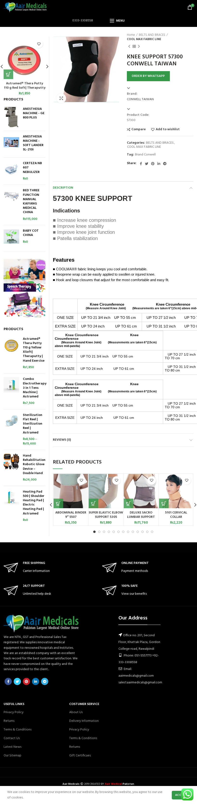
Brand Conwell (145, 155)
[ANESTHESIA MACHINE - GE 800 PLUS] (11, 117)
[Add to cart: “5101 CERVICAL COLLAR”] (164, 503)
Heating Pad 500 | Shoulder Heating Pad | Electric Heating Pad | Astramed (33, 503)
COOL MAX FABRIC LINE (144, 39)
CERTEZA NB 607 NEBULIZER (32, 167)
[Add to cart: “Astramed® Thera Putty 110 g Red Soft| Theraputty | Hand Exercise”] (8, 74)
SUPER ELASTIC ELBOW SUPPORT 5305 (106, 515)
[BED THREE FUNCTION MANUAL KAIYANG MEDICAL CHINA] (11, 204)
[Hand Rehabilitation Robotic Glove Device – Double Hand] (11, 468)
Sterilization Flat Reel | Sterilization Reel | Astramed (32, 424)
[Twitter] (146, 164)
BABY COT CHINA (31, 233)
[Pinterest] (153, 164)
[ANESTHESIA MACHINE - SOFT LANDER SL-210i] (11, 144)
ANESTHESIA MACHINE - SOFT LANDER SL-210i (33, 143)
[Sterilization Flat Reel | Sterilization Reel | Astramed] (11, 429)
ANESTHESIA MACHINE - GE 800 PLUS (33, 113)
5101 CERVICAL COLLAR (176, 515)
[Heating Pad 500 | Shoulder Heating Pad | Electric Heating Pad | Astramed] (11, 506)
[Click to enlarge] (61, 98)
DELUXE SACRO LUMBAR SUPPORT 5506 (141, 517)
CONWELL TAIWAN (140, 99)
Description (63, 188)
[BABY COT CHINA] (11, 236)
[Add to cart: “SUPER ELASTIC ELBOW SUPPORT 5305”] (93, 503)
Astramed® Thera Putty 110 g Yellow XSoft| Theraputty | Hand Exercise (33, 350)
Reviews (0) (62, 440)
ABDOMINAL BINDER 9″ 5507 (70, 515)
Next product (138, 46)
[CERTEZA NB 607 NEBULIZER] (11, 171)
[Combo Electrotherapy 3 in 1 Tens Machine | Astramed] (11, 391)
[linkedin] (159, 164)
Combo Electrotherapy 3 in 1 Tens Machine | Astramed (34, 388)
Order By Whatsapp (148, 76)
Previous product (129, 46)
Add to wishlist (168, 129)
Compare (138, 129)
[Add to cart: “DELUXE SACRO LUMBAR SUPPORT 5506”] (128, 503)
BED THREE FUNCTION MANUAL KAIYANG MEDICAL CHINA (31, 201)
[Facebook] (140, 164)
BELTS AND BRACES (152, 35)
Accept (180, 795)
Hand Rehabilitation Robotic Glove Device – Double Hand (34, 465)
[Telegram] (165, 164)
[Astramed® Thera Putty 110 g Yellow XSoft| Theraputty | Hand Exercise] (11, 353)
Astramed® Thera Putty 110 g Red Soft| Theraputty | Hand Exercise (24, 87)
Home (131, 35)
